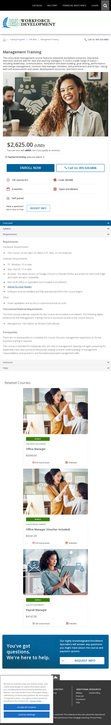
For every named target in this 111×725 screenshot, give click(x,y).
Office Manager (36, 449)
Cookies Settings (26, 714)
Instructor (8, 362)
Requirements (10, 234)
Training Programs (17, 39)
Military (79, 693)
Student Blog (94, 693)
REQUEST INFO (38, 208)
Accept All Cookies (26, 707)
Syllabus (7, 228)
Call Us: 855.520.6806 (96, 39)
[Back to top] (55, 688)
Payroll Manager (36, 610)
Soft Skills (33, 39)
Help (78, 702)
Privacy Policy (96, 717)
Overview (8, 223)
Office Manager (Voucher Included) (48, 529)
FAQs (5, 367)
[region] (26, 699)
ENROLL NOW (30, 167)
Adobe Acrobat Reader (20, 286)
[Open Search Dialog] (105, 5)
